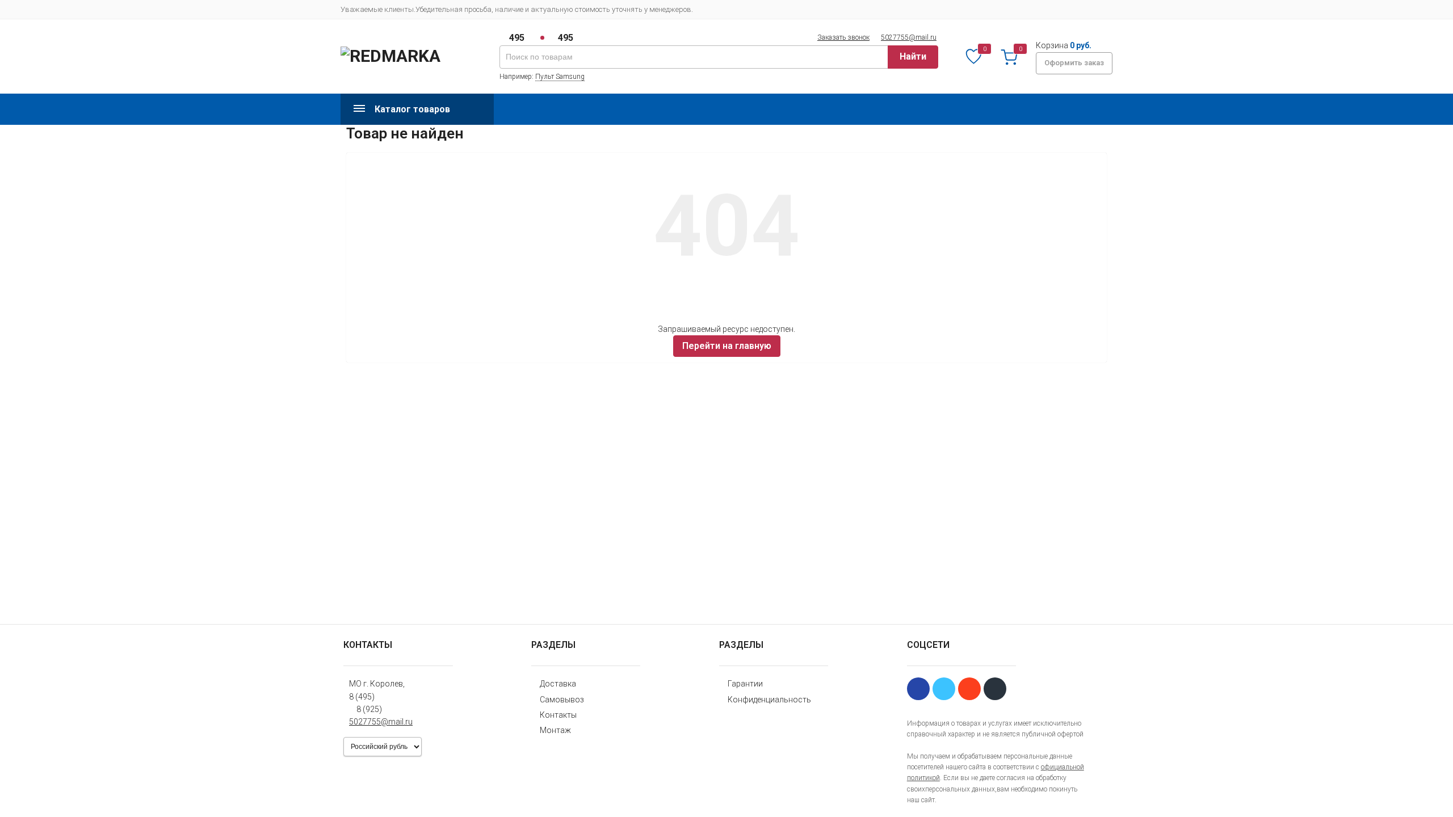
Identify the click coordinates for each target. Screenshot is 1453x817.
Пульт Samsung (560, 77)
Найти (913, 56)
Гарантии (745, 683)
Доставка (558, 683)
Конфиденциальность (769, 699)
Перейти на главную (726, 345)
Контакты (558, 714)
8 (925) (369, 709)
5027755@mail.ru (909, 37)
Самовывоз (562, 699)
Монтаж (555, 730)
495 (516, 37)
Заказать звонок (843, 37)
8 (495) (362, 696)
